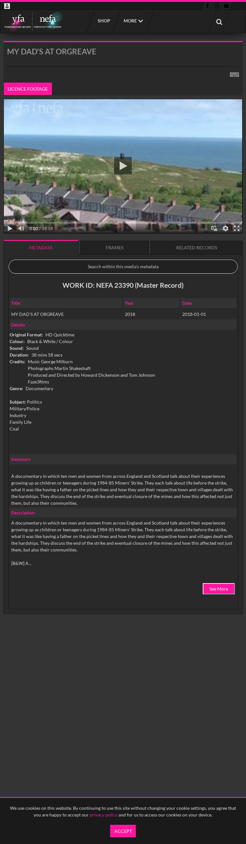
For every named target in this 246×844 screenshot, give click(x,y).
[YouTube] (226, 6)
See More (218, 588)
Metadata (41, 247)
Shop (103, 20)
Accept (123, 831)
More (130, 20)
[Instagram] (217, 6)
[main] (123, 344)
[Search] (219, 21)
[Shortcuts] (234, 73)
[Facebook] (207, 6)
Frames (114, 247)
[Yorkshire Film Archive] (33, 21)
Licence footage (28, 89)
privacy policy (104, 814)
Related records (196, 247)
